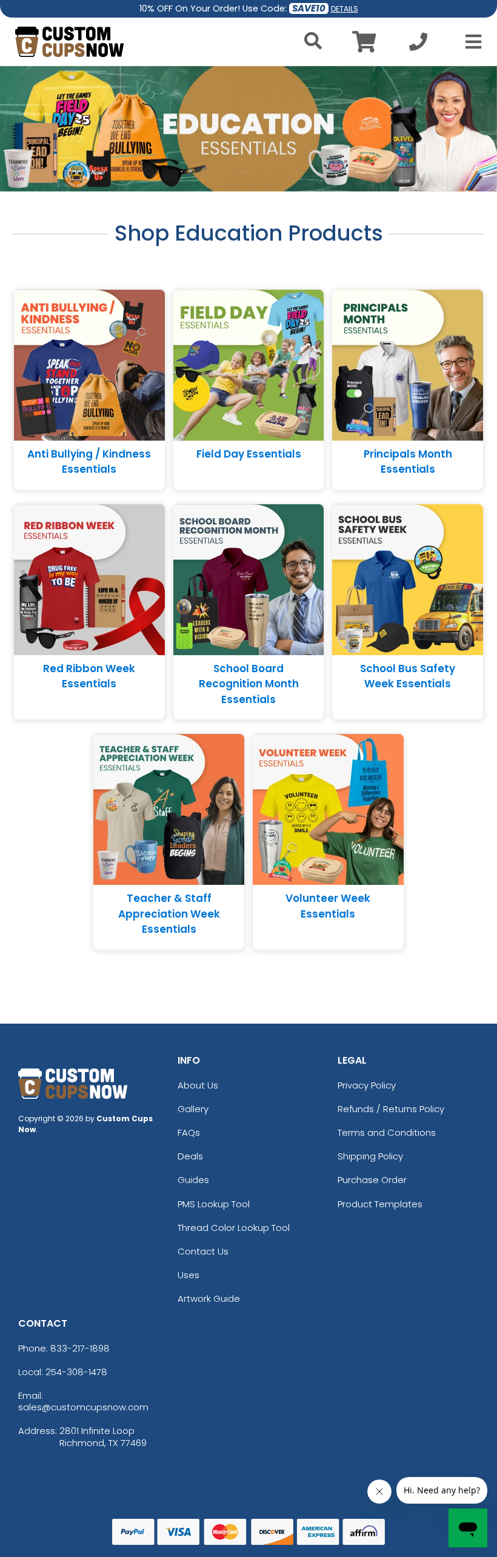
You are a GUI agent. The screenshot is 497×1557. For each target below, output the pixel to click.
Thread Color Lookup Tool (234, 1227)
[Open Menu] (470, 42)
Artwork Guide (209, 1298)
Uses (188, 1275)
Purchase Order (372, 1179)
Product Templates (380, 1204)
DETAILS (344, 9)
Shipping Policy (370, 1156)
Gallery (193, 1108)
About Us (198, 1085)
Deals (190, 1156)
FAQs (189, 1132)
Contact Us (203, 1251)
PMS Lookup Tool (214, 1204)
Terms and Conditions (387, 1132)
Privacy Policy (367, 1085)
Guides (193, 1179)
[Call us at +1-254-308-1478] (418, 45)
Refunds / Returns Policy (391, 1108)
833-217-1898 (80, 1348)
